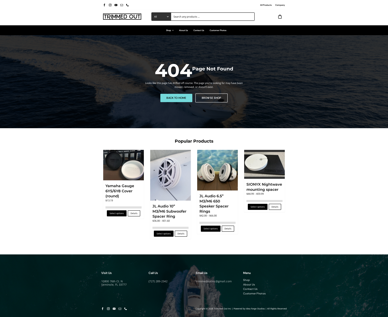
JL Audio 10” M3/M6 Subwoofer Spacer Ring (169, 211)
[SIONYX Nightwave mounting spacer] (264, 164)
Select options (117, 213)
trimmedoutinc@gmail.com (214, 281)
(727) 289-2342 (158, 281)
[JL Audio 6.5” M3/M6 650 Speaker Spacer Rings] (217, 170)
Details (133, 213)
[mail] (121, 5)
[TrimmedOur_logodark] (122, 14)
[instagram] (110, 5)
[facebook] (104, 5)
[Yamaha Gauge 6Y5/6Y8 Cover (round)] (123, 165)
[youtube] (116, 5)
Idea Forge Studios (255, 308)
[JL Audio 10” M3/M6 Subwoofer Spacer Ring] (170, 175)
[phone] (127, 5)
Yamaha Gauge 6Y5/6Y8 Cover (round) (119, 191)
